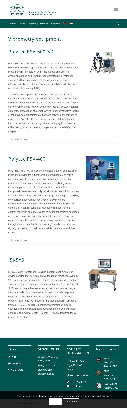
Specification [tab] (21, 139)
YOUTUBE (17, 369)
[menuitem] (13, 24)
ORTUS (16, 363)
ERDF (106, 358)
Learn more (71, 402)
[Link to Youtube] (116, 9)
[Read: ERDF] (99, 360)
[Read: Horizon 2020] (99, 386)
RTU (14, 357)
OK (55, 402)
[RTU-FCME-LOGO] (33, 9)
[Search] (117, 24)
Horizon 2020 (110, 384)
